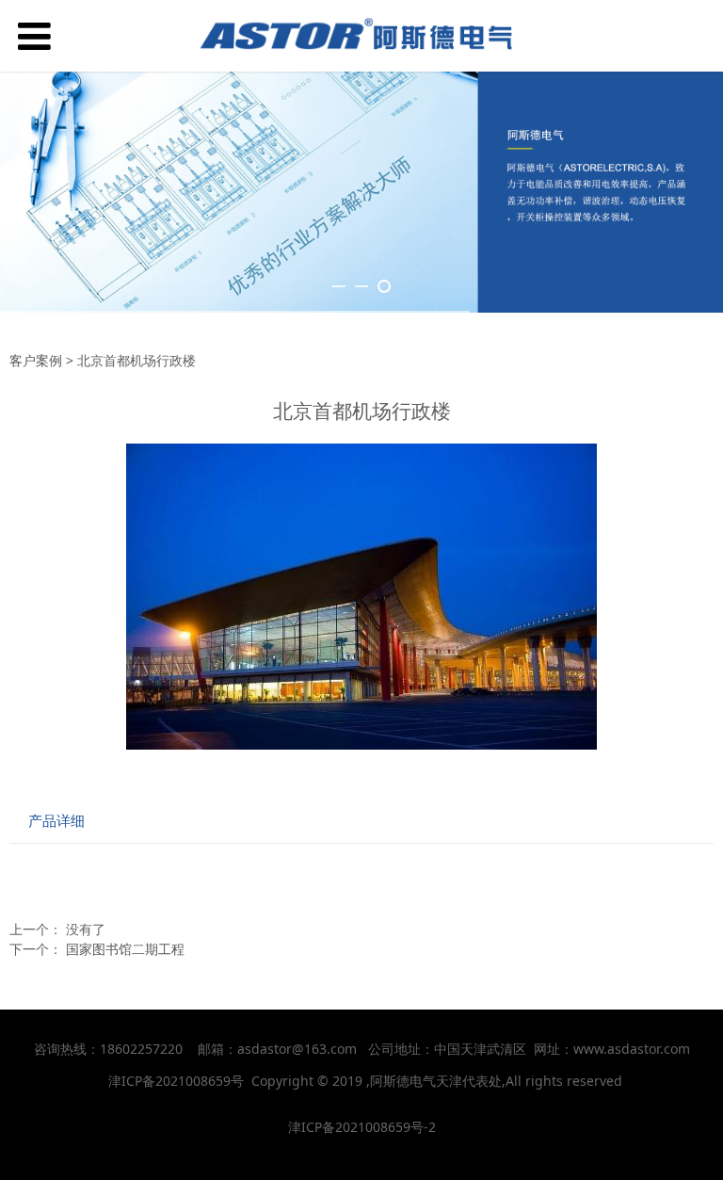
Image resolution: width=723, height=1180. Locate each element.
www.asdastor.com (631, 1049)
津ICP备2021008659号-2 (362, 1127)
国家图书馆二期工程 (125, 949)
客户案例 (35, 360)
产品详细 (56, 821)
